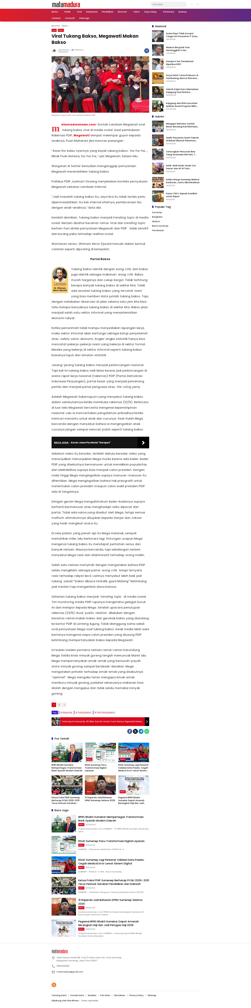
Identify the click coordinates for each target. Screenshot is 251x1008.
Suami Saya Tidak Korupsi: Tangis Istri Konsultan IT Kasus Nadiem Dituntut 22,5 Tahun (182, 35)
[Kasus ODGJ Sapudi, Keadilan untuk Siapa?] (158, 196)
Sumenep (157, 212)
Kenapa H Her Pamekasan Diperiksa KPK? (180, 63)
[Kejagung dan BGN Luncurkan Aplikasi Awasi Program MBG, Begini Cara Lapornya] (158, 106)
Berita (61, 30)
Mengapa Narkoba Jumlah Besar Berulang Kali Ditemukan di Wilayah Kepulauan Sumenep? (182, 125)
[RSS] (54, 985)
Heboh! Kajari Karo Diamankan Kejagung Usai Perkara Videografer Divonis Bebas (182, 91)
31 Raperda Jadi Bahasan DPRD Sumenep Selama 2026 (100, 799)
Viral (54, 30)
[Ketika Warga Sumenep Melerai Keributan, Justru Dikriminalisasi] (158, 182)
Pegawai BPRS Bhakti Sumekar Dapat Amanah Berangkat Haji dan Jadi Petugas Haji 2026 (131, 800)
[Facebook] (129, 731)
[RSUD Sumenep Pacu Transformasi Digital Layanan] (100, 752)
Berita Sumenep (160, 226)
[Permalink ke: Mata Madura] (55, 50)
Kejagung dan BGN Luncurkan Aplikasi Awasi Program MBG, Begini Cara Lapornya (181, 105)
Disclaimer (119, 995)
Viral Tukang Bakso (106, 712)
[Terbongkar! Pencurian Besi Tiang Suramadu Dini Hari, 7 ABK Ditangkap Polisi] (158, 154)
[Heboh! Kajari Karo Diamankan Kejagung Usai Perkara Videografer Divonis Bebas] (158, 92)
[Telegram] (141, 731)
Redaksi (92, 995)
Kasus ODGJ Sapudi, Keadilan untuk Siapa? (181, 195)
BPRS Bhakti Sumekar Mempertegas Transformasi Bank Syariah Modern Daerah (67, 768)
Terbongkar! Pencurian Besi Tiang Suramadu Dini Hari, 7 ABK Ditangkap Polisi (180, 153)
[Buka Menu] (197, 4)
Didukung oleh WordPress (65, 1000)
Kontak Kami (77, 995)
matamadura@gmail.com (70, 971)
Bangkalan (157, 217)
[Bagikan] (146, 50)
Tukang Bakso (84, 712)
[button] (184, 4)
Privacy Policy (136, 995)
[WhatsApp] (146, 731)
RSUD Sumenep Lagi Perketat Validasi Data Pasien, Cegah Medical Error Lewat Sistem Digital (133, 768)
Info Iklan (105, 995)
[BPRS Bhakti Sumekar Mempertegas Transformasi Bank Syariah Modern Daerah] (67, 752)
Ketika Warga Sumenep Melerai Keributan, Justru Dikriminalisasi (182, 181)
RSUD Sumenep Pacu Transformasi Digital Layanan (95, 768)
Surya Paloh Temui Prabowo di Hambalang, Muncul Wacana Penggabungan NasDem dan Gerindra (182, 77)
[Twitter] (135, 731)
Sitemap (152, 995)
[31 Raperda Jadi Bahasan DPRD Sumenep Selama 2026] (100, 785)
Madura (156, 221)
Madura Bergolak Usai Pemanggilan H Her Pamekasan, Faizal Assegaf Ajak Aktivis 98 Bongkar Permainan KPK (180, 49)
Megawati (67, 712)
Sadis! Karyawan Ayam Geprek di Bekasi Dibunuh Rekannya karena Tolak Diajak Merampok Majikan (182, 139)
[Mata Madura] (66, 4)
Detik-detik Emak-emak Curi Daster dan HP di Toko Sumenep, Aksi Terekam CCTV (182, 167)
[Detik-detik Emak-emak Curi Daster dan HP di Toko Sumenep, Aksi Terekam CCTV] (158, 168)
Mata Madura (64, 50)
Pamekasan (158, 230)
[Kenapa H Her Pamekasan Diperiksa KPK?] (158, 64)
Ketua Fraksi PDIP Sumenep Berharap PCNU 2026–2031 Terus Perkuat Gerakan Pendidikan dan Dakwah (66, 800)
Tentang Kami (59, 995)
